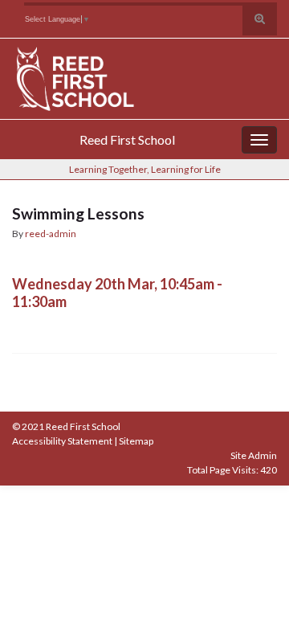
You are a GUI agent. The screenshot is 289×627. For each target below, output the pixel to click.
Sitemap (136, 441)
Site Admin (253, 455)
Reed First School (127, 139)
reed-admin (50, 233)
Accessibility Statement (62, 441)
